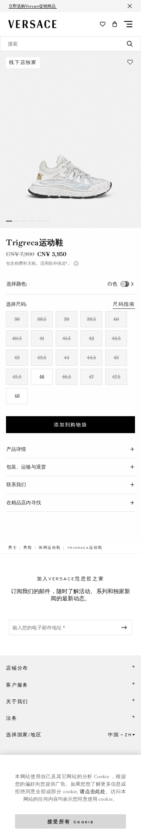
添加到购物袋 (70, 424)
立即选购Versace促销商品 (33, 6)
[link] (12, 547)
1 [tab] (9, 221)
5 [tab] (39, 221)
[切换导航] (128, 24)
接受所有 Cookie (70, 821)
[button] (115, 24)
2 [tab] (17, 221)
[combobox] (70, 44)
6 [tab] (47, 221)
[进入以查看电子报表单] (125, 627)
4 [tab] (32, 221)
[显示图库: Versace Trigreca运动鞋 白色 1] (70, 139)
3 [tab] (24, 221)
